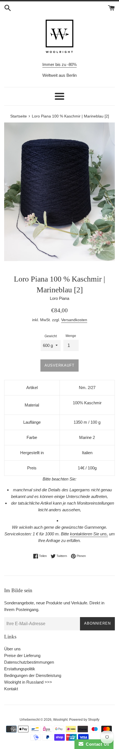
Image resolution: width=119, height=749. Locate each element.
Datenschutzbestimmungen (29, 662)
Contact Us (96, 744)
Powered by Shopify (84, 720)
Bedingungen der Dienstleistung (32, 675)
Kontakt (11, 688)
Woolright (60, 720)
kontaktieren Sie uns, (89, 533)
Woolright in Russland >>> (28, 682)
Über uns (12, 648)
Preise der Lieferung (22, 655)
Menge (71, 336)
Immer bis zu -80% (59, 64)
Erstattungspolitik (19, 668)
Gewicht (51, 336)
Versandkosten (74, 320)
